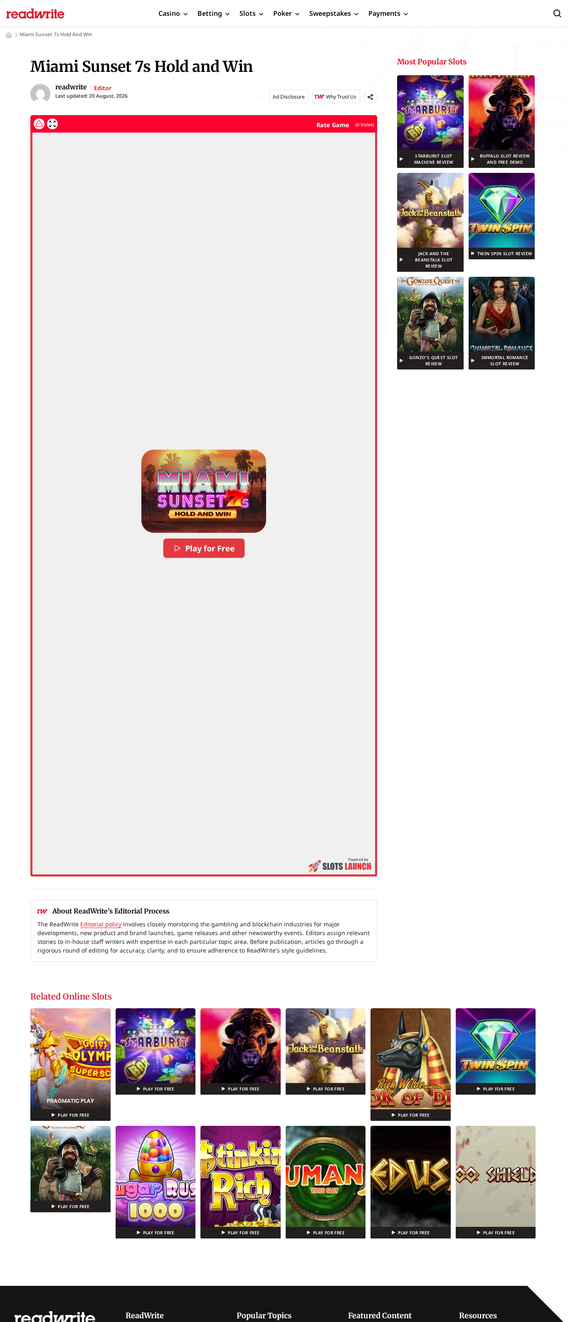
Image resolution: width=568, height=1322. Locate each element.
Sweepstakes (330, 13)
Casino (169, 13)
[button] (557, 13)
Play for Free (210, 548)
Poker (282, 13)
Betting (210, 13)
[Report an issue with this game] (39, 123)
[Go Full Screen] (52, 123)
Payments (384, 13)
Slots (248, 13)
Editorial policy (100, 924)
